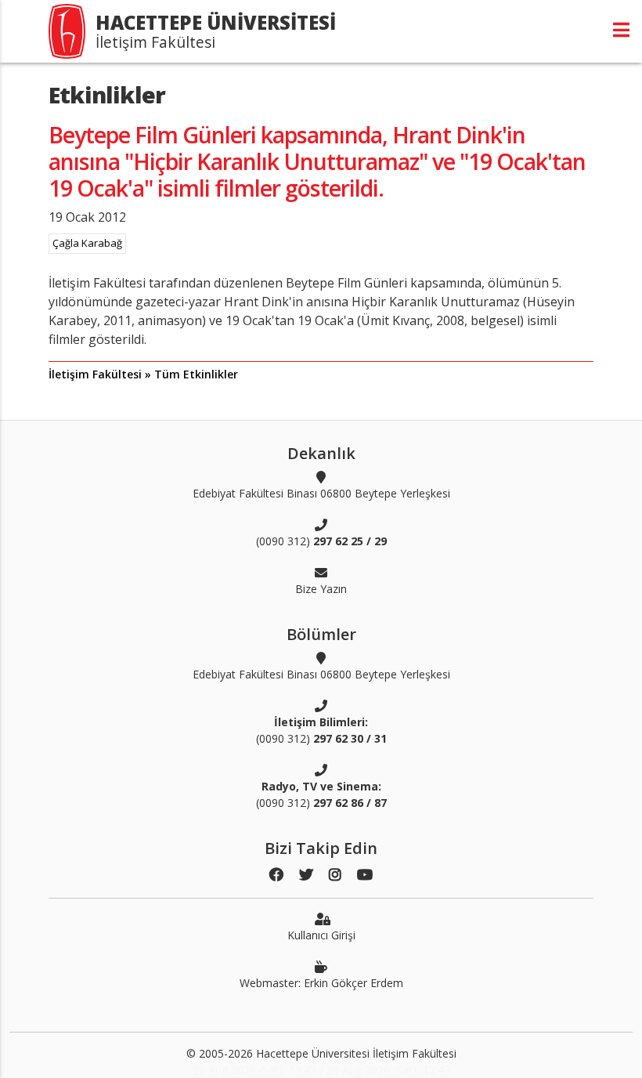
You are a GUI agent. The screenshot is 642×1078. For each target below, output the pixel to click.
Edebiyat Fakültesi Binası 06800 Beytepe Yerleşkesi (321, 493)
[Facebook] (276, 874)
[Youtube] (365, 874)
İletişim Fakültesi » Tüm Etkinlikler (143, 374)
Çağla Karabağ (87, 243)
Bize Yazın (321, 588)
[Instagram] (335, 874)
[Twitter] (306, 874)
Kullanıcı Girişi (321, 935)
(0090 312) (321, 541)
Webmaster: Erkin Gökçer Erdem (321, 982)
